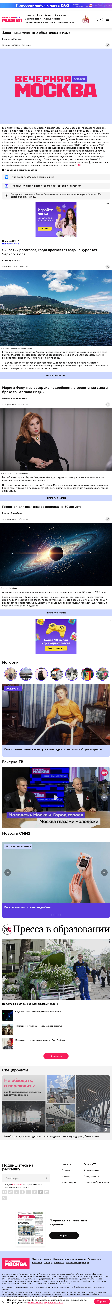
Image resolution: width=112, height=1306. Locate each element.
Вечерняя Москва (12, 39)
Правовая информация (77, 1263)
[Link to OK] (16, 1192)
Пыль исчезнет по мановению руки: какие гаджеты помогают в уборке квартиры (53, 749)
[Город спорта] (85, 19)
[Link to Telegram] (34, 1192)
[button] (105, 674)
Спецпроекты (61, 15)
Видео (48, 15)
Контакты (59, 1263)
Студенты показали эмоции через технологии (38, 1011)
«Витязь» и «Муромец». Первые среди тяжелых (38, 1026)
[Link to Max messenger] (4, 1192)
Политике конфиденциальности (45, 1302)
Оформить (64, 1235)
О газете (36, 1259)
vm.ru (89, 1279)
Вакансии (37, 1263)
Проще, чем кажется (18, 846)
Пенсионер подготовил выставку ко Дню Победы (40, 1040)
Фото (39, 15)
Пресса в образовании (96, 1182)
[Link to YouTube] (28, 1192)
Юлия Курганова (11, 260)
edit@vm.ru (22, 1283)
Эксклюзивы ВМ (33, 18)
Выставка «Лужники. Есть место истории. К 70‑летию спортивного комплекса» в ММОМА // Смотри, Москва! (11, 674)
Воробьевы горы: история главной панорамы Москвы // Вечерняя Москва (26, 674)
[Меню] (107, 19)
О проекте (56, 1056)
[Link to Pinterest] (4, 1198)
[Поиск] (96, 19)
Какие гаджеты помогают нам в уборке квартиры (56, 714)
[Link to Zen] (22, 1192)
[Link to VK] (10, 1192)
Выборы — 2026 (66, 22)
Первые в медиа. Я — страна (40, 22)
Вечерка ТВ (12, 762)
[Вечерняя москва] (16, 1263)
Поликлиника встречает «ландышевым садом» (30, 1003)
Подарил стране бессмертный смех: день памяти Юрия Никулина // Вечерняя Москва (102, 674)
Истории (10, 662)
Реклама (47, 1259)
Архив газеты (91, 1170)
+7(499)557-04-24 (98, 1281)
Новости (29, 15)
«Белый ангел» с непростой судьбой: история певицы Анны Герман (41, 674)
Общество (26, 45)
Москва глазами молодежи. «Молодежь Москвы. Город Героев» (56, 797)
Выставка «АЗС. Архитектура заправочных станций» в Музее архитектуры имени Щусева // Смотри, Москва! (87, 674)
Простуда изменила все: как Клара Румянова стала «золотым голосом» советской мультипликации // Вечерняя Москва (57, 674)
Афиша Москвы (52, 18)
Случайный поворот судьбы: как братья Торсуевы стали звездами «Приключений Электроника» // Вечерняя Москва (72, 674)
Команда (48, 1263)
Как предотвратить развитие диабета (56, 872)
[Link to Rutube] (46, 1192)
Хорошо (102, 1301)
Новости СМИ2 (10, 243)
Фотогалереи (69, 1182)
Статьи (66, 1170)
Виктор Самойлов (12, 513)
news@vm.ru (65, 1283)
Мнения (66, 1176)
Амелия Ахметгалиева (14, 398)
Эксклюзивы (13, 688)
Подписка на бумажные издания (69, 1259)
